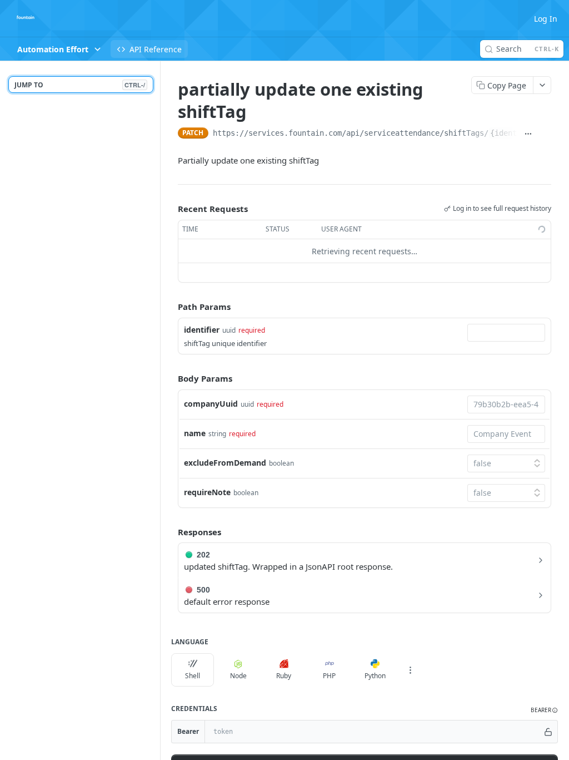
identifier (201, 329)
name (195, 433)
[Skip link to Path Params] (170, 307)
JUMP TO (79, 85)
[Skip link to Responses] (170, 532)
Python (375, 675)
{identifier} (516, 133)
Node (238, 675)
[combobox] (506, 333)
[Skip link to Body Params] (170, 378)
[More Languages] (410, 670)
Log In (545, 18)
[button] (544, 710)
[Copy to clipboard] (545, 134)
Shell (192, 675)
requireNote (207, 492)
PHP (329, 675)
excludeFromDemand (225, 462)
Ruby (283, 675)
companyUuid (211, 403)
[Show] (548, 731)
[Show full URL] (528, 134)
